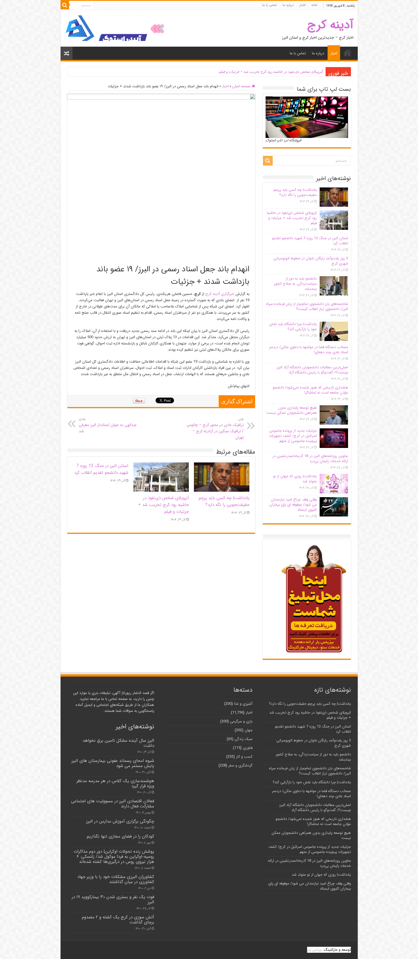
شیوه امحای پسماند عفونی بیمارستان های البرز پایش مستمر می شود (112, 763)
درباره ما (288, 5)
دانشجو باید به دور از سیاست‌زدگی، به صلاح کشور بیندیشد (295, 284)
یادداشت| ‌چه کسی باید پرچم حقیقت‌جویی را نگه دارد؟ (224, 501)
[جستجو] (65, 5)
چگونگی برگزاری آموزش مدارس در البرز (120, 821)
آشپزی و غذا (243, 704)
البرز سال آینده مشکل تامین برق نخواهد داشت (118, 743)
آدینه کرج (330, 24)
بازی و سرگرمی (241, 721)
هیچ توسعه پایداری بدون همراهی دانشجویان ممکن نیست (291, 410)
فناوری (248, 748)
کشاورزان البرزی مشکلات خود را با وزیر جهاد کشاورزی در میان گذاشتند (115, 879)
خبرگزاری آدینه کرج (219, 294)
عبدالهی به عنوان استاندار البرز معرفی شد (108, 425)
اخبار (302, 5)
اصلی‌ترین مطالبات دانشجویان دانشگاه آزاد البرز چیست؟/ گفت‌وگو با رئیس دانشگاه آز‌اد (312, 369)
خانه (314, 5)
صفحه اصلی (242, 86)
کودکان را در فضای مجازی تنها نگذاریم (120, 836)
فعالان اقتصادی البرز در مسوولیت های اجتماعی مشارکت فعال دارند (112, 804)
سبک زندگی (244, 739)
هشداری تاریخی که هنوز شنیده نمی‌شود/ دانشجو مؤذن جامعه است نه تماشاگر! (310, 390)
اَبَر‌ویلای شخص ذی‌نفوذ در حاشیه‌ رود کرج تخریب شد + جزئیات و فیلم (271, 71)
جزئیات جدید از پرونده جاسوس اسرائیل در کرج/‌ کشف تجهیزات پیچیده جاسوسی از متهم (293, 436)
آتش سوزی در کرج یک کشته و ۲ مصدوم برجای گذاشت (118, 920)
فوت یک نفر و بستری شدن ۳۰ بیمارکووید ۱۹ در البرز (113, 900)
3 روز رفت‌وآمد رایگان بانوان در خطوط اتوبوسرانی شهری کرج (311, 260)
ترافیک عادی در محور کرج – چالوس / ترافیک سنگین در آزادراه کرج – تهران (215, 429)
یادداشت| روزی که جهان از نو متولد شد (295, 478)
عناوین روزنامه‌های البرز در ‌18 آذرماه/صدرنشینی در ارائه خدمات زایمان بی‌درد (310, 458)
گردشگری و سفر (240, 765)
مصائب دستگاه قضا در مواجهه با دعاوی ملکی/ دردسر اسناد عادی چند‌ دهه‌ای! (308, 349)
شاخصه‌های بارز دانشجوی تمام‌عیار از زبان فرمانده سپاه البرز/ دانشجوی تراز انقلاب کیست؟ (307, 306)
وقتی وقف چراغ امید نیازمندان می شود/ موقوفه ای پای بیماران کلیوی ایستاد (293, 505)
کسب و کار (244, 757)
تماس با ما (269, 5)
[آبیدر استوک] (116, 28)
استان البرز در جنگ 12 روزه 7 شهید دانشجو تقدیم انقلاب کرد (101, 469)
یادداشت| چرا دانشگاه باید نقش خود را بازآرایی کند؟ (293, 326)
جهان (249, 730)
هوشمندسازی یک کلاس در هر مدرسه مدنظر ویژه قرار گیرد (115, 783)
